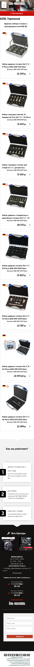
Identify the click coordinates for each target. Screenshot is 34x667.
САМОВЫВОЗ (19, 498)
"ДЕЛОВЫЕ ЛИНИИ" (21, 496)
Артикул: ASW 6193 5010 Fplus (17, 170)
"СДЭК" (10, 498)
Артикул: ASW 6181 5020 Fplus (17, 220)
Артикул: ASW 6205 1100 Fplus (17, 69)
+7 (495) (17, 585)
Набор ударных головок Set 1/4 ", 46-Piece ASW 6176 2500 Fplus (16, 418)
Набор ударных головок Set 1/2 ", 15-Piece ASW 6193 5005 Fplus (16, 267)
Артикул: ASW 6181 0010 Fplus (17, 271)
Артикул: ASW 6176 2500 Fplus (17, 422)
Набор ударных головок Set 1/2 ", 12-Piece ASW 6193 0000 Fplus (16, 317)
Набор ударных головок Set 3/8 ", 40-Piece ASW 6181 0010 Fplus (16, 367)
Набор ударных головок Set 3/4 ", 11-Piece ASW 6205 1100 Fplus (16, 65)
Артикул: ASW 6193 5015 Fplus (17, 120)
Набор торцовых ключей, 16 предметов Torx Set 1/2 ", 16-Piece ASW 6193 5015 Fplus (16, 116)
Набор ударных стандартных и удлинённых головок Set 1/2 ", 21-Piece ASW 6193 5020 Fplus (16, 216)
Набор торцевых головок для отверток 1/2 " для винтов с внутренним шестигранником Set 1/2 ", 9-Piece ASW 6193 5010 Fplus (16, 166)
